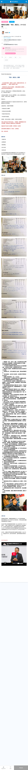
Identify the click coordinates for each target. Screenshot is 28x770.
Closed (21, 767)
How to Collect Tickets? (10, 53)
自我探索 (6, 60)
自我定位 (10, 57)
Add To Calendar (7, 37)
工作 (5, 57)
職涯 (15, 57)
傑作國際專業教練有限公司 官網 (10, 44)
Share (25, 4)
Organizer (3, 768)
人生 (20, 57)
